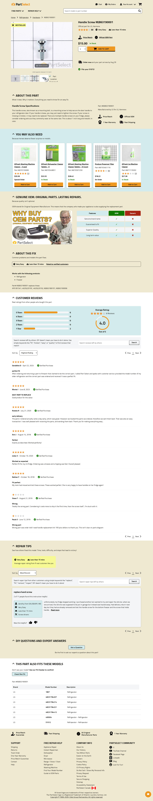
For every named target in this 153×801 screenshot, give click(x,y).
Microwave (48, 758)
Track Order (15, 753)
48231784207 (51, 697)
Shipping (14, 747)
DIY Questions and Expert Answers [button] (41, 641)
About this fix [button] (26, 253)
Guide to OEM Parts (51, 773)
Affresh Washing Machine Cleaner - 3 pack (24, 165)
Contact (14, 761)
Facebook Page (118, 754)
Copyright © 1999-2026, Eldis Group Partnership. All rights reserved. (76, 797)
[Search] (139, 11)
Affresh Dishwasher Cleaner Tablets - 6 (52, 165)
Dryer (46, 756)
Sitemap (79, 782)
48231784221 (51, 707)
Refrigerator (24, 17)
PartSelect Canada (83, 788)
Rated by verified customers (57, 264)
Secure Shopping (82, 779)
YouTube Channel (119, 751)
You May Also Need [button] (29, 134)
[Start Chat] (148, 794)
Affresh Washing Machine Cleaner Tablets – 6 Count (78, 165)
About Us (79, 747)
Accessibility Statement (85, 785)
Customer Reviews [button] (29, 298)
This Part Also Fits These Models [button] (39, 664)
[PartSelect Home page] (20, 4)
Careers (79, 758)
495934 (49, 717)
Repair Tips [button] (23, 546)
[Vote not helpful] (35, 622)
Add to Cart (103, 49)
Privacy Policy (81, 761)
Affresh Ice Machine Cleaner (130, 165)
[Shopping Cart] (140, 4)
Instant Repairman (51, 750)
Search (134, 342)
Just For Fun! (118, 764)
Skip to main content (76, 31)
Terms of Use (81, 776)
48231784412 (51, 712)
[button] (18, 10)
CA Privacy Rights (83, 767)
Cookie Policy (81, 764)
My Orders (112, 4)
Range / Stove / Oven (52, 761)
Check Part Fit (19, 674)
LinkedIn (116, 758)
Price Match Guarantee (20, 758)
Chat (100, 4)
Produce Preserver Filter (104, 164)
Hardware (36, 17)
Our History (80, 750)
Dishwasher (48, 753)
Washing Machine (50, 767)
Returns (14, 750)
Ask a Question (76, 647)
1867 (48, 692)
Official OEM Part (105, 37)
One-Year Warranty (18, 756)
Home (13, 17)
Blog (115, 761)
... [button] (54, 610)
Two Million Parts (83, 753)
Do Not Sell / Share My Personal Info (90, 770)
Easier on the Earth (83, 756)
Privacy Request (82, 773)
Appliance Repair (50, 747)
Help (12, 764)
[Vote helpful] (30, 622)
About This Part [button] (27, 95)
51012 (48, 722)
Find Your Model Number (53, 770)
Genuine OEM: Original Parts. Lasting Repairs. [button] (49, 197)
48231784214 (51, 702)
